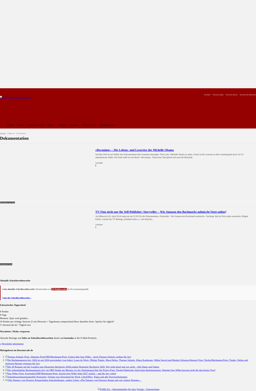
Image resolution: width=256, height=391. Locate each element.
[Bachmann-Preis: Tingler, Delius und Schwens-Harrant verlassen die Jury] (108, 360)
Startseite (3, 133)
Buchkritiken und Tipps (7, 203)
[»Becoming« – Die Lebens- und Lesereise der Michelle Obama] (46, 176)
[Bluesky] (23, 90)
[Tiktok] (14, 90)
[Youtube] (10, 90)
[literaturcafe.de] (19, 108)
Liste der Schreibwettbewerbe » (17, 298)
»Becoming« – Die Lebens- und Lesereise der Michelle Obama (134, 150)
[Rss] (31, 90)
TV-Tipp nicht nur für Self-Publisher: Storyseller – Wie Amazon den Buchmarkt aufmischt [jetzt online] (160, 211)
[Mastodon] (27, 90)
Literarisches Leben (6, 264)
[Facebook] (2, 90)
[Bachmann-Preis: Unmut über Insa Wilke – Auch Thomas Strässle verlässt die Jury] (28, 356)
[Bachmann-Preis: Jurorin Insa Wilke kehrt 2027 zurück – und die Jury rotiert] (23, 373)
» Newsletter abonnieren (12, 343)
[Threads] (18, 90)
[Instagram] (6, 90)
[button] (253, 125)
